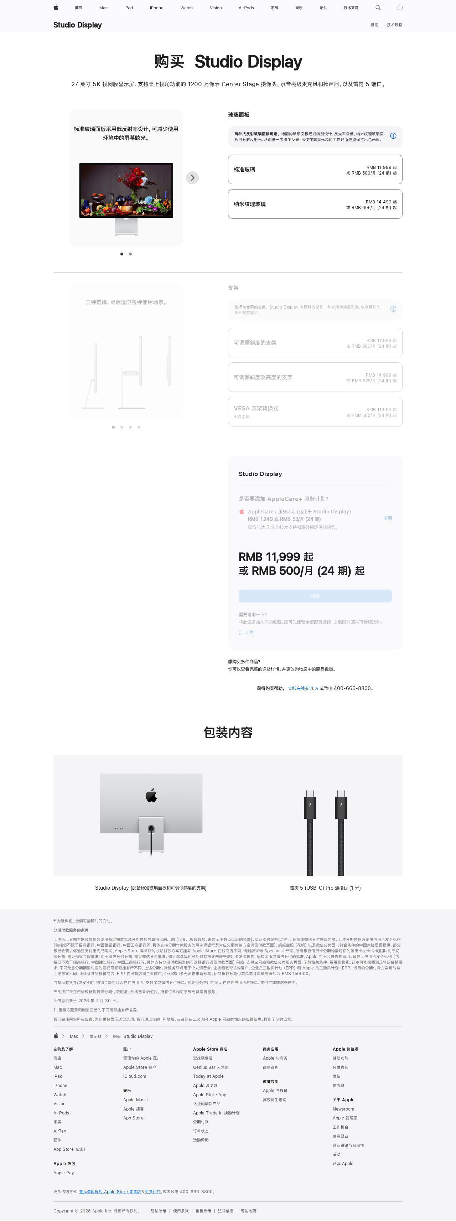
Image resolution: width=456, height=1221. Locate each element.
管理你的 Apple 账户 (142, 1058)
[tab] (121, 254)
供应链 (338, 1085)
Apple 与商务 (275, 1058)
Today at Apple (208, 1076)
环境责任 (340, 1067)
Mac (74, 1036)
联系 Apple (343, 1163)
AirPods (61, 1113)
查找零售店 (203, 1058)
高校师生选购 (274, 1100)
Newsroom (343, 1109)
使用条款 (181, 1211)
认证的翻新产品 (207, 1104)
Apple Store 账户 (139, 1067)
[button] (378, 8)
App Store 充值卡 (70, 1149)
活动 (337, 1154)
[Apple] (55, 1036)
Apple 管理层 (345, 1118)
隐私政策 (158, 1211)
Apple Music (135, 1100)
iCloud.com (134, 1076)
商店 (57, 1058)
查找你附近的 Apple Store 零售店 (110, 1192)
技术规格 (395, 25)
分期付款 (201, 1122)
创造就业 (340, 1136)
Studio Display (77, 25)
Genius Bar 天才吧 (211, 1067)
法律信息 (226, 1211)
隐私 (337, 1076)
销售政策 (203, 1211)
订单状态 (201, 1131)
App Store (133, 1118)
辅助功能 (340, 1058)
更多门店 (153, 1192)
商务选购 (271, 1067)
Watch (59, 1095)
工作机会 (340, 1127)
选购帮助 (201, 1140)
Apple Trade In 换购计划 (216, 1113)
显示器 (96, 1036)
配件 (57, 1140)
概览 (374, 25)
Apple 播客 (133, 1109)
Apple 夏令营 (205, 1085)
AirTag (59, 1131)
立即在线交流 (303, 688)
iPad (57, 1076)
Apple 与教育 (275, 1090)
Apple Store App (209, 1095)
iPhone (60, 1085)
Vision (59, 1104)
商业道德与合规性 (348, 1145)
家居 (57, 1122)
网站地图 (248, 1211)
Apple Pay (63, 1173)
